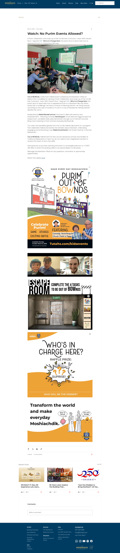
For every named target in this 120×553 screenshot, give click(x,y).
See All (99, 464)
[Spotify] (87, 541)
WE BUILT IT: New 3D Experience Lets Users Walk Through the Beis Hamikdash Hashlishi (30, 486)
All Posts (21, 17)
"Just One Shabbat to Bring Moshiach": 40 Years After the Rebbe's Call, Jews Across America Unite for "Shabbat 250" (88, 486)
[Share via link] (41, 449)
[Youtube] (84, 541)
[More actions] (91, 29)
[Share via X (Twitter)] (32, 449)
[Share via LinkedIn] (37, 449)
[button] (64, 3)
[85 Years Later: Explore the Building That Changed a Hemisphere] (60, 475)
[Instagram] (80, 541)
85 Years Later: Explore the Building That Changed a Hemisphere (59, 486)
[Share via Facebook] (28, 449)
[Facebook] (91, 541)
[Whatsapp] (76, 541)
